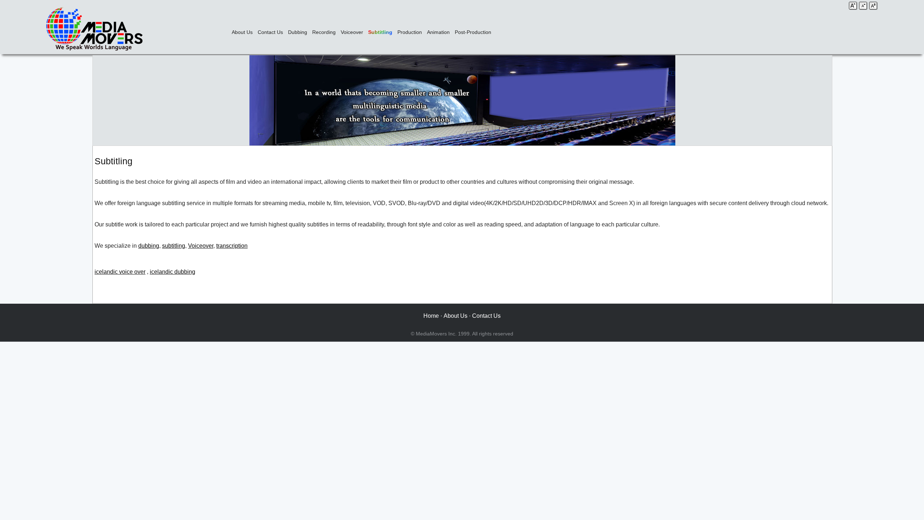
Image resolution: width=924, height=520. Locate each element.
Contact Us (270, 32)
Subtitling (380, 32)
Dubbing (297, 32)
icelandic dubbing (172, 272)
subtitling (173, 246)
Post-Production (473, 32)
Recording (324, 32)
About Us (242, 32)
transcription (232, 246)
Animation (438, 32)
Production (409, 32)
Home (431, 316)
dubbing (148, 246)
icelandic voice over (120, 272)
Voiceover (352, 32)
